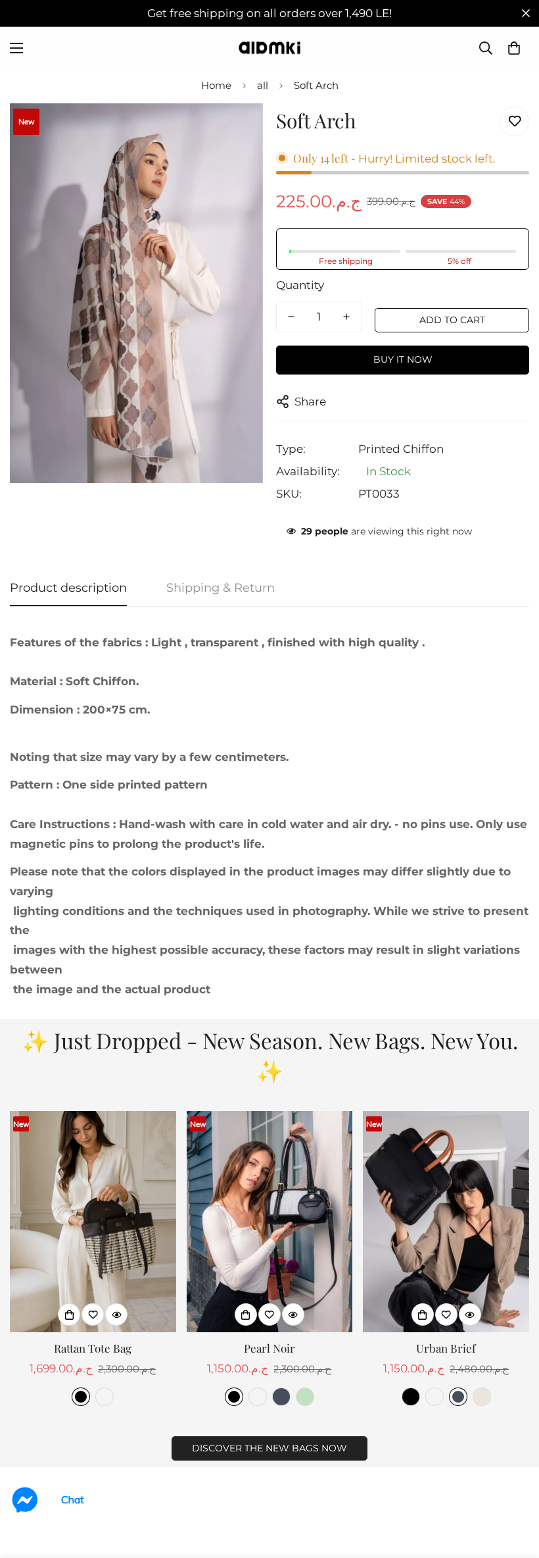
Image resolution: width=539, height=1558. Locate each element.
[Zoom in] (235, 131)
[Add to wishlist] (514, 121)
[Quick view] (116, 1314)
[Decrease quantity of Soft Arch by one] (291, 316)
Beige (481, 1396)
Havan (104, 1396)
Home (216, 85)
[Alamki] (269, 47)
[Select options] (69, 1314)
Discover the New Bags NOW (269, 1448)
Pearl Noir (269, 1348)
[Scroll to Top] (513, 1486)
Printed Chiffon (401, 448)
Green (305, 1396)
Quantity (300, 285)
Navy (281, 1396)
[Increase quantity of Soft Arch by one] (346, 316)
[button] (514, 48)
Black (80, 1396)
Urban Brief (446, 1348)
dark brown (434, 1396)
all (262, 85)
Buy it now (403, 359)
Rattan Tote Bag (92, 1348)
